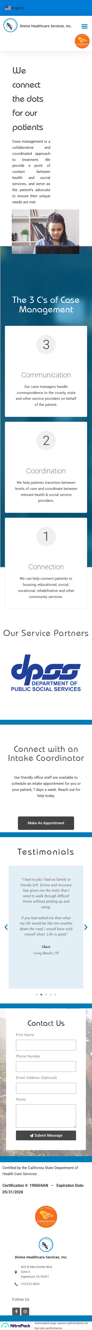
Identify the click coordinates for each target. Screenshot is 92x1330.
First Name (25, 1035)
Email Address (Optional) (36, 1078)
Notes (21, 1099)
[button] (85, 26)
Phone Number (28, 1056)
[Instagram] (25, 1311)
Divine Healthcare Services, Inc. (46, 26)
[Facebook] (16, 1311)
